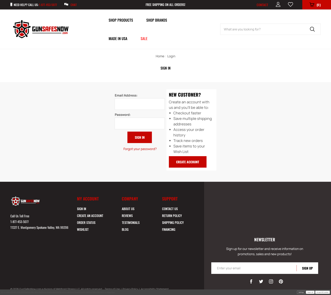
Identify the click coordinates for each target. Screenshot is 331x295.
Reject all (310, 292)
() (319, 4)
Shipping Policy (173, 222)
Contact (262, 4)
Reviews (127, 215)
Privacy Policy (130, 289)
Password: (123, 114)
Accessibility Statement (155, 289)
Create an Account (90, 215)
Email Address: (126, 95)
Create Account (187, 161)
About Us (128, 208)
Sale (144, 38)
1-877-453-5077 (19, 221)
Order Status (86, 222)
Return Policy (172, 215)
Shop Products (121, 20)
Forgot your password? (140, 149)
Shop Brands (156, 20)
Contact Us (170, 208)
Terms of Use (112, 289)
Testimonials (131, 222)
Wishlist (83, 229)
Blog (125, 229)
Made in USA (118, 38)
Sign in (81, 208)
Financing (168, 229)
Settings (301, 292)
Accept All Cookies (322, 292)
